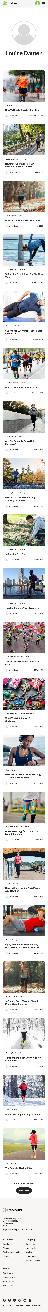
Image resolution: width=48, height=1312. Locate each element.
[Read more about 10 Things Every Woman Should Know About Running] (24, 977)
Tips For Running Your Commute (22, 608)
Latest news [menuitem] (30, 1256)
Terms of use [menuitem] (8, 1281)
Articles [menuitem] (28, 1252)
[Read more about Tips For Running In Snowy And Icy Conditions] (24, 1033)
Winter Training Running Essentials (23, 1114)
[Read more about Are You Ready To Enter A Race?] (24, 363)
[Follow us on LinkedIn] (9, 1300)
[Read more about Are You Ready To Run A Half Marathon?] (24, 417)
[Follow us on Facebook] (4, 1300)
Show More (24, 1190)
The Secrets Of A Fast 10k (18, 1168)
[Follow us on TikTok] (30, 1300)
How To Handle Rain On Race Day (22, 110)
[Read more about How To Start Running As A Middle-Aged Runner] (24, 864)
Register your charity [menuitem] (11, 1252)
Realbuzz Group (16, 1305)
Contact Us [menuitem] (30, 1244)
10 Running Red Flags (16, 554)
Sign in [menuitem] (6, 1256)
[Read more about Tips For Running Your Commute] (24, 583)
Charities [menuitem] (6, 1248)
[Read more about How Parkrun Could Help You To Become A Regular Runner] (24, 139)
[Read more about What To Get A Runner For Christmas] (24, 694)
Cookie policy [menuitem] (8, 1273)
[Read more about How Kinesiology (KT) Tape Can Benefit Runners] (24, 807)
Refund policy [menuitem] (9, 1285)
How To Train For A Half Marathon (22, 220)
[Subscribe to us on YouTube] (24, 1300)
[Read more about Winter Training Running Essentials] (24, 1090)
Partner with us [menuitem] (31, 1248)
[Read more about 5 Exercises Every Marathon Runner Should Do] (24, 306)
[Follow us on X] (14, 1300)
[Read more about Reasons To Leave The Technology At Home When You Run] (24, 750)
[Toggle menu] (43, 3)
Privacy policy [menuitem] (9, 1277)
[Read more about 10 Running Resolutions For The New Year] (24, 250)
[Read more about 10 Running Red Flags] (24, 530)
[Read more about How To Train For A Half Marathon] (24, 196)
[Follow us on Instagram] (19, 1300)
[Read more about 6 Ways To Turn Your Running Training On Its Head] (24, 473)
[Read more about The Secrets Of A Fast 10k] (24, 1144)
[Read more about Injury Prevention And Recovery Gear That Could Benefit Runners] (24, 920)
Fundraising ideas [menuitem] (32, 1260)
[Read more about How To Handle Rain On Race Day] (24, 86)
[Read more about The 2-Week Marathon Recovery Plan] (24, 637)
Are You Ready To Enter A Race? (21, 387)
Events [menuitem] (6, 1244)
